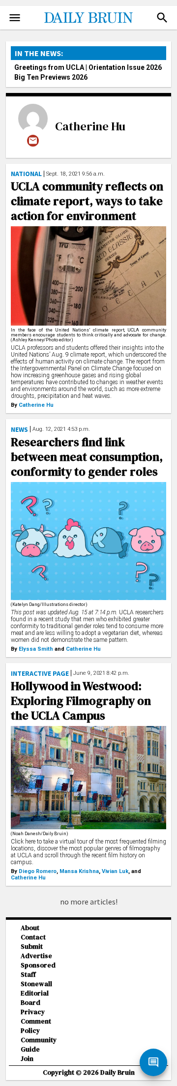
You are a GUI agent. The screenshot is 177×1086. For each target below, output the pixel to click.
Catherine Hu (90, 126)
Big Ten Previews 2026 (51, 77)
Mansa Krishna (79, 871)
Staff (28, 974)
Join (27, 1058)
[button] (162, 18)
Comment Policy (36, 1026)
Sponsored (38, 965)
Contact (33, 937)
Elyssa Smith (36, 649)
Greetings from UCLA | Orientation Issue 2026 (88, 67)
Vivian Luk (115, 871)
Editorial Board (35, 998)
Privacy (33, 1012)
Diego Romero (38, 871)
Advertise (36, 956)
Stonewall (36, 984)
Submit (32, 946)
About (30, 928)
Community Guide (39, 1044)
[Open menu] (15, 18)
